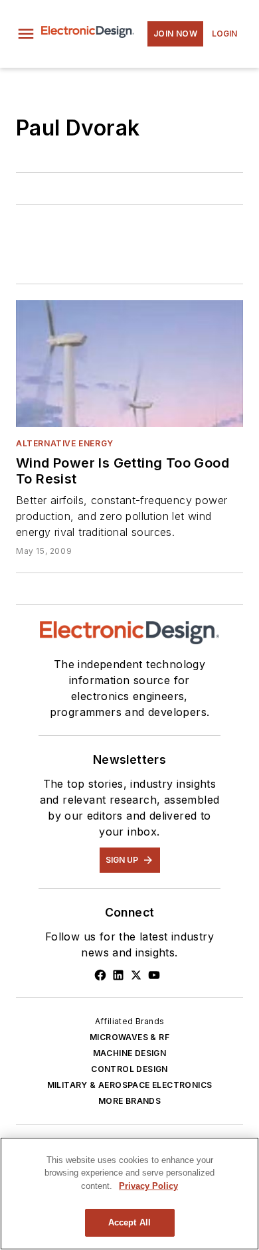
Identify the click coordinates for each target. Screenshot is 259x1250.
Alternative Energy (65, 443)
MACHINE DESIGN (130, 1053)
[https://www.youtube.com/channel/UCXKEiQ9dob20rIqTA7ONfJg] (154, 975)
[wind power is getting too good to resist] (129, 363)
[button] (26, 34)
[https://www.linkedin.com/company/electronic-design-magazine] (118, 975)
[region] (129, 1193)
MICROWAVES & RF (129, 1037)
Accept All (129, 1222)
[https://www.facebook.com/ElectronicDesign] (100, 975)
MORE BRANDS (129, 1101)
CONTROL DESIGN (129, 1069)
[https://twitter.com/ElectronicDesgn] (136, 975)
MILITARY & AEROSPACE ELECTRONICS (130, 1085)
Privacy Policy (148, 1186)
